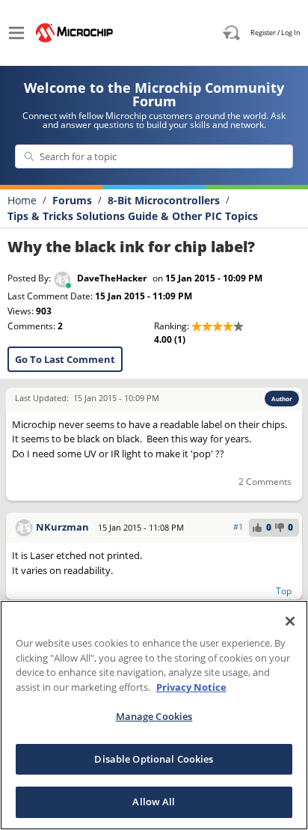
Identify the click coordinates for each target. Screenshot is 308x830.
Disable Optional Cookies (153, 759)
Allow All (153, 801)
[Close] (290, 621)
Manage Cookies (154, 716)
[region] (154, 715)
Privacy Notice (191, 687)
